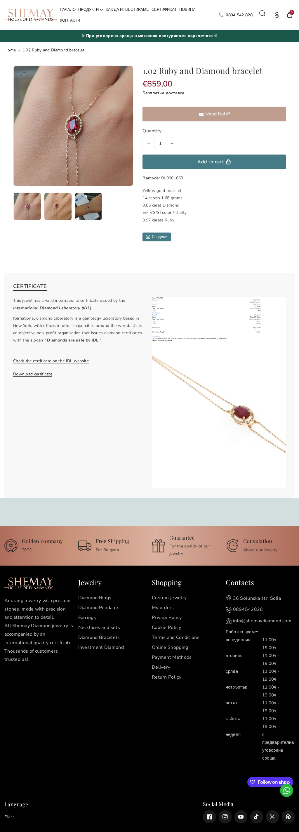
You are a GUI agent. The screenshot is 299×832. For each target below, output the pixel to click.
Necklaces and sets (99, 627)
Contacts (240, 582)
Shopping (167, 582)
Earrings (87, 617)
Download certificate (32, 374)
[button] (90, 9)
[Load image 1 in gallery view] (27, 206)
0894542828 (248, 609)
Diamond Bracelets (99, 637)
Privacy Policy (167, 617)
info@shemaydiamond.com (262, 621)
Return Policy (166, 677)
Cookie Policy (166, 627)
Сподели (159, 237)
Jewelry (90, 582)
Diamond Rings (95, 597)
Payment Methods (172, 657)
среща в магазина (138, 36)
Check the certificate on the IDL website (51, 361)
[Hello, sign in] (277, 15)
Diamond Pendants (99, 607)
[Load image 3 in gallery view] (88, 206)
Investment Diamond (101, 647)
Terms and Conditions (175, 637)
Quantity (151, 131)
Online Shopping (170, 647)
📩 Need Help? (214, 114)
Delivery (161, 667)
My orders (163, 607)
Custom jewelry (169, 597)
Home (10, 50)
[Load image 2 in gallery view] (58, 206)
